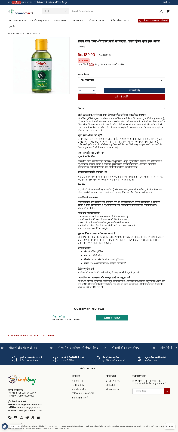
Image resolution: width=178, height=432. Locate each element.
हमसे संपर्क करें (113, 380)
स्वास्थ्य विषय (60, 20)
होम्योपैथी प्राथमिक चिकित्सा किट (62, 348)
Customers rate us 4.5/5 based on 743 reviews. (31, 335)
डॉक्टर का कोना (96, 20)
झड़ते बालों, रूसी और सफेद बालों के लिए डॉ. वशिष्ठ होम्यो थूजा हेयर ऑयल (27, 33)
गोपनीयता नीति (79, 389)
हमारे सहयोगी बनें (80, 397)
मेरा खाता (110, 385)
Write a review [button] (112, 317)
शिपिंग (91, 64)
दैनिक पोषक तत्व (119, 20)
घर (9, 33)
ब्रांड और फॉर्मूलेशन (38, 20)
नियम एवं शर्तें (78, 385)
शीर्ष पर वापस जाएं (87, 369)
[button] (168, 11)
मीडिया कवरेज (112, 389)
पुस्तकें (12, 26)
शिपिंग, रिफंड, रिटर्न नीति (83, 393)
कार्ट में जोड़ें (134, 90)
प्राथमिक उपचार (16, 20)
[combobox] (93, 11)
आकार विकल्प (83, 74)
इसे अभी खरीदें (121, 96)
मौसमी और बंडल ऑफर (110, 348)
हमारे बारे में (77, 380)
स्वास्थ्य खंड (77, 20)
